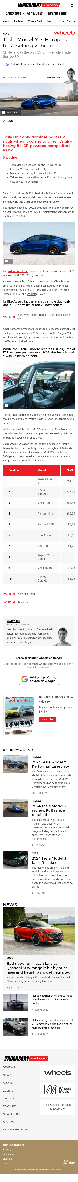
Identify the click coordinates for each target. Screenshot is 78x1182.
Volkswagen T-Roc (18, 271)
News (6, 21)
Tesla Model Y (29, 197)
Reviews (18, 21)
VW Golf (31, 294)
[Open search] (72, 6)
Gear (49, 21)
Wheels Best (35, 21)
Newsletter (11, 1114)
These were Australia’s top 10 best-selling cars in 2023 (44, 316)
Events (8, 1090)
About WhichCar (15, 1129)
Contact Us (9, 1163)
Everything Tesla (26, 593)
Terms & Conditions (13, 1144)
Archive (9, 1121)
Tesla (8, 137)
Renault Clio (17, 289)
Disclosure (8, 1154)
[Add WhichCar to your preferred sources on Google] (39, 679)
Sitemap (7, 1158)
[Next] (74, 21)
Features (10, 1106)
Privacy (7, 1149)
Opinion (9, 1098)
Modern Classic (66, 21)
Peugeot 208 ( (45, 289)
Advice (8, 1083)
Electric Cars (24, 602)
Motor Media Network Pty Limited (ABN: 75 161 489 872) (40, 1170)
